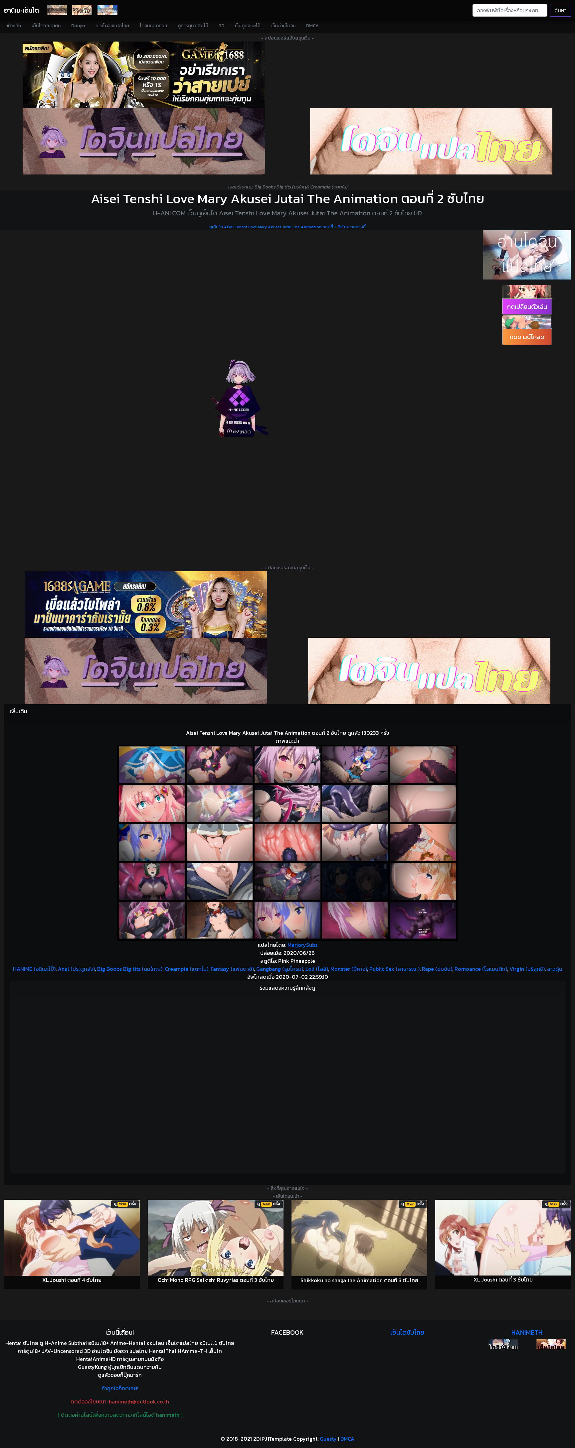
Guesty (328, 1439)
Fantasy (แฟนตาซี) (232, 969)
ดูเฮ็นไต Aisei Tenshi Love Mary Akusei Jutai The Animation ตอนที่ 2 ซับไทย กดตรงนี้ (287, 227)
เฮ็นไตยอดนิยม (46, 25)
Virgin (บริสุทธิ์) (527, 969)
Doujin (78, 25)
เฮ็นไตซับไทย (407, 1332)
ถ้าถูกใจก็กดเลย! (119, 1388)
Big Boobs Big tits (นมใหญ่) (129, 969)
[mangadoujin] (431, 141)
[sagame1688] (146, 604)
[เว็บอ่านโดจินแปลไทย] (527, 254)
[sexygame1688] (144, 75)
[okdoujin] (503, 1344)
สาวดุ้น (554, 969)
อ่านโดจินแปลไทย (112, 25)
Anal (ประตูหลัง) (76, 969)
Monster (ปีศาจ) (348, 969)
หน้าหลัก (13, 25)
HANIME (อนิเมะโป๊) (34, 969)
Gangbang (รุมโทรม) (279, 969)
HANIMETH (526, 1332)
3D (221, 25)
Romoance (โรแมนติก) (481, 969)
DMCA (312, 25)
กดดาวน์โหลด (527, 336)
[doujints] (429, 671)
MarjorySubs (302, 945)
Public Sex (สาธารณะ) (394, 969)
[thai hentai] (146, 671)
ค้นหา (560, 10)
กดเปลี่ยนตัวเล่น (527, 306)
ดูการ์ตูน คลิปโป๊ (193, 25)
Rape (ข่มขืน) (437, 969)
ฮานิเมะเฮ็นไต (21, 10)
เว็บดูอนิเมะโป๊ (248, 25)
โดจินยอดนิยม (153, 25)
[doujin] (144, 141)
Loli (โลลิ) (316, 969)
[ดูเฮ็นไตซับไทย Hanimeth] (551, 1344)
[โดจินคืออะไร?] (82, 10)
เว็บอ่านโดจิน (283, 25)
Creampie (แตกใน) (186, 969)
